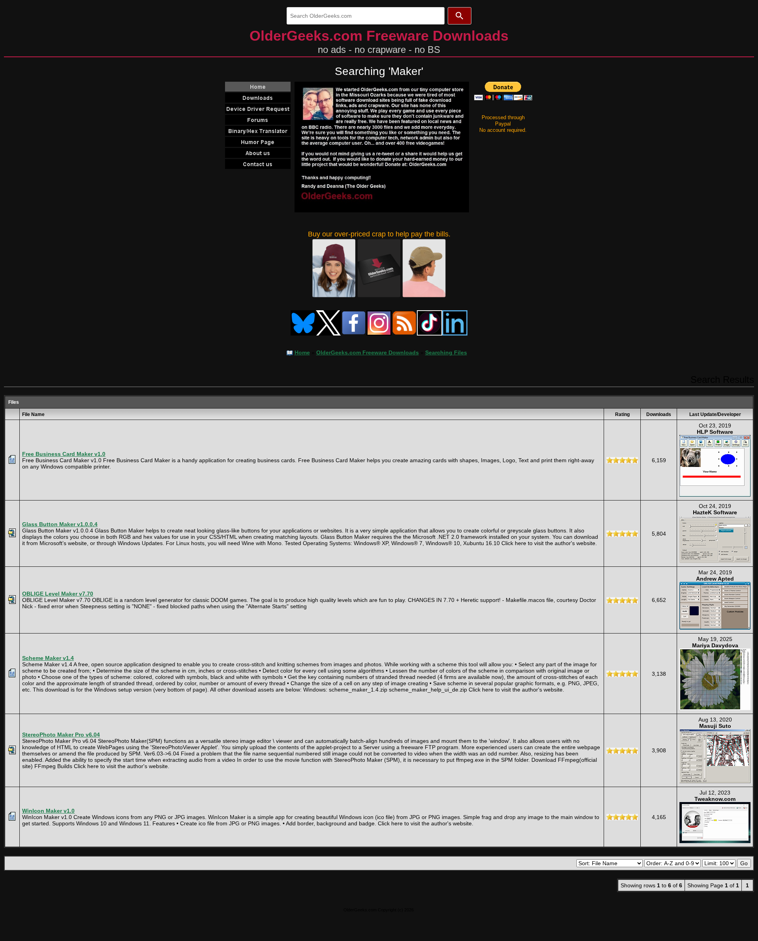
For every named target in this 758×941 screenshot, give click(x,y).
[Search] (459, 15)
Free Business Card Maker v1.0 (63, 454)
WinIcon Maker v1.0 (48, 811)
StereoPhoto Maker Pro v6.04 (61, 734)
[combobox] (366, 15)
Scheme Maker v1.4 (48, 658)
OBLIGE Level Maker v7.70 (57, 593)
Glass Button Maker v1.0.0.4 (60, 524)
